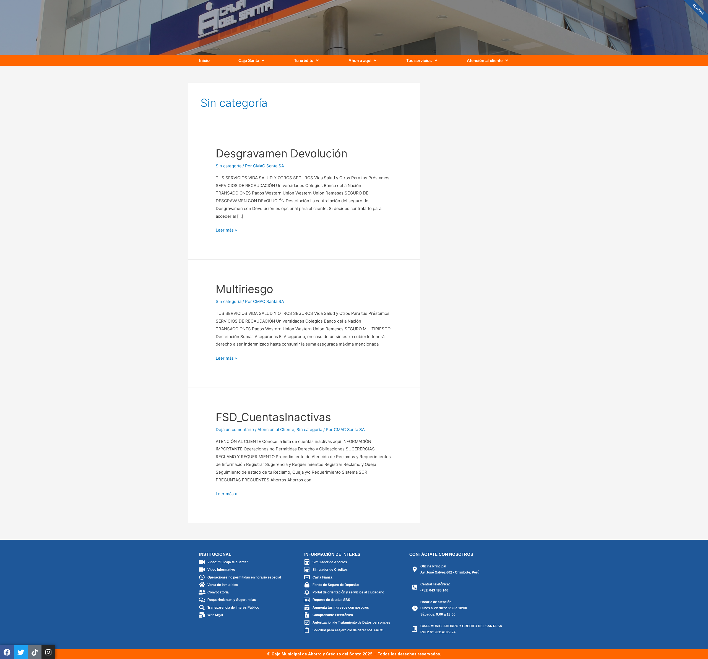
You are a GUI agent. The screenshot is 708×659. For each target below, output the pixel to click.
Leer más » (226, 229)
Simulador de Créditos (330, 570)
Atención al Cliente (275, 429)
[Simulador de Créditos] (307, 569)
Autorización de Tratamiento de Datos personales (351, 622)
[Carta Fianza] (307, 577)
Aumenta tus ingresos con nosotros (341, 607)
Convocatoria (218, 592)
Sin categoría (228, 165)
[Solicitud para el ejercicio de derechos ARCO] (307, 630)
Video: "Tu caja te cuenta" (227, 562)
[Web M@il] (202, 615)
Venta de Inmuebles (222, 585)
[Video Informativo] (202, 569)
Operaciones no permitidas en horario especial (244, 577)
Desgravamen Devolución (281, 153)
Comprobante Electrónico (333, 615)
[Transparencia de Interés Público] (202, 607)
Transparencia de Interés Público (233, 607)
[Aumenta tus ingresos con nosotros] (307, 607)
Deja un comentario (235, 429)
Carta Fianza (322, 577)
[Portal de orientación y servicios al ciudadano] (307, 592)
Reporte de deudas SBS (331, 600)
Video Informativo (221, 570)
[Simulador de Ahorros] (307, 562)
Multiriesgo (244, 289)
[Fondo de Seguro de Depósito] (307, 585)
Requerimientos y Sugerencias (231, 600)
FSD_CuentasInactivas (273, 417)
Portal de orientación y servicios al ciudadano (348, 592)
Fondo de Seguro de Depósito (336, 585)
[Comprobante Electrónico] (307, 615)
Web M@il (215, 615)
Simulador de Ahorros (330, 562)
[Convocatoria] (202, 592)
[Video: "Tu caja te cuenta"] (202, 562)
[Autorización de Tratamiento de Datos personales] (307, 622)
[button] (252, 60)
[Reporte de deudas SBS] (307, 600)
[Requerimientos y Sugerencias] (202, 600)
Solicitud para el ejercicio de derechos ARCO (348, 630)
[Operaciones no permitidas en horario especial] (202, 577)
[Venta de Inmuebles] (202, 585)
